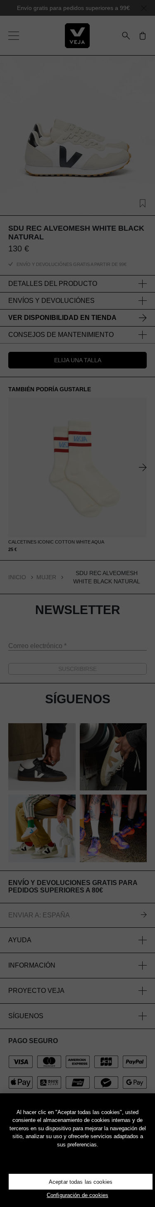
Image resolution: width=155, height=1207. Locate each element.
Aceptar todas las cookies (80, 1182)
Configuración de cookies (77, 1195)
